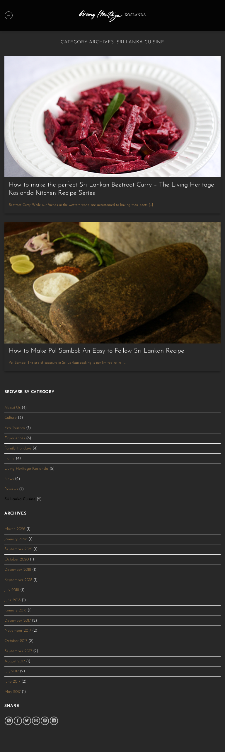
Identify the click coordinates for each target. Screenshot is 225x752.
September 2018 (18, 580)
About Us (12, 408)
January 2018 (15, 610)
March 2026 (14, 529)
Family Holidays (17, 448)
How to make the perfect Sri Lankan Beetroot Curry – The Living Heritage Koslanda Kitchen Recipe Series (111, 189)
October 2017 (15, 641)
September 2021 (18, 549)
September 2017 (18, 651)
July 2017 (11, 671)
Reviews (11, 489)
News (9, 479)
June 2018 (12, 600)
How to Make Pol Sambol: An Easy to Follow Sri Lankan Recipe (96, 351)
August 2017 (14, 661)
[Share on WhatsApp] (9, 721)
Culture (10, 418)
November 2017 (17, 631)
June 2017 (12, 681)
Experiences (14, 438)
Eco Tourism (14, 428)
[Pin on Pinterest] (45, 721)
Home (9, 458)
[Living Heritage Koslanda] (112, 15)
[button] (9, 15)
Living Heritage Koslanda (26, 469)
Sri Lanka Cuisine (19, 499)
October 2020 (16, 559)
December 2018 (17, 570)
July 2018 (11, 590)
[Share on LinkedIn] (54, 721)
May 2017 (12, 692)
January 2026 (15, 539)
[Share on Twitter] (27, 721)
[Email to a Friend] (36, 721)
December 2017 (17, 621)
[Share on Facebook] (18, 721)
